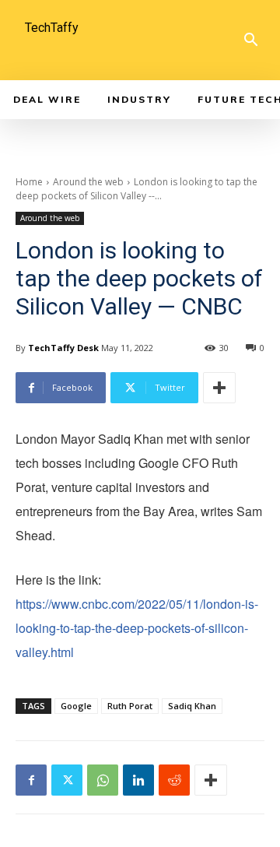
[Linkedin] (138, 780)
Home (29, 181)
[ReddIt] (174, 780)
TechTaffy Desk (63, 347)
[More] (219, 387)
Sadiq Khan (192, 706)
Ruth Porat (129, 706)
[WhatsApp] (102, 780)
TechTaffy (52, 27)
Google (76, 706)
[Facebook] (31, 780)
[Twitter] (66, 780)
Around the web (88, 181)
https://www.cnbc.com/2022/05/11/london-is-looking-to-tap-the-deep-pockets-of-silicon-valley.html (137, 628)
